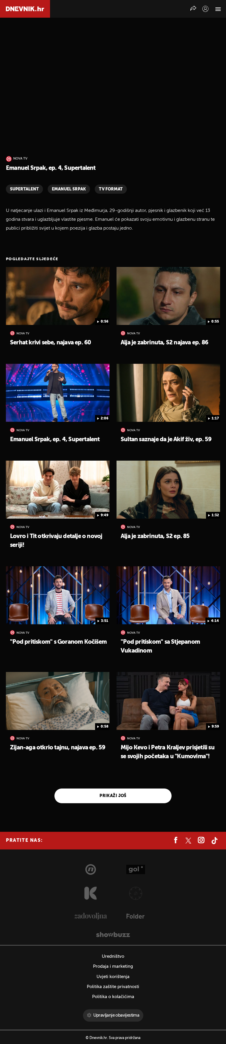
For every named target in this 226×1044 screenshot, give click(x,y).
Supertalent (24, 189)
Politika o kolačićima (113, 997)
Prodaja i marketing (113, 966)
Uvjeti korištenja (113, 977)
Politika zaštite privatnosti (113, 987)
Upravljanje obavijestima (116, 1015)
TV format (111, 189)
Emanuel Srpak (69, 189)
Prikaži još (113, 796)
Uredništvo (113, 956)
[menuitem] (205, 8)
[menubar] (205, 9)
